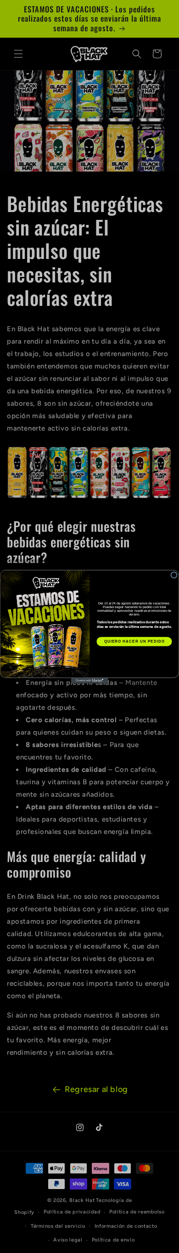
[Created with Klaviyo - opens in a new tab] (89, 680)
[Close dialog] (174, 575)
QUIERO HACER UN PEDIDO (134, 641)
